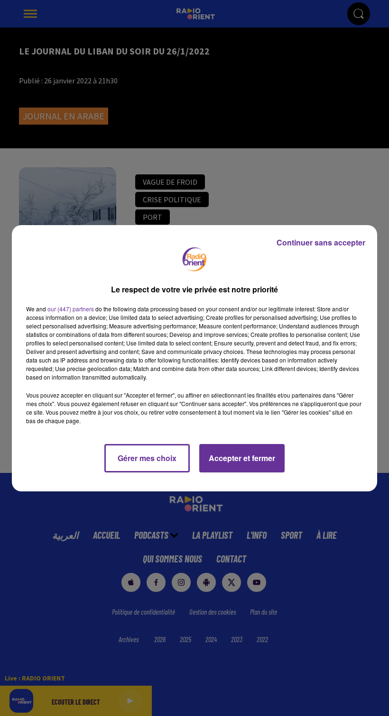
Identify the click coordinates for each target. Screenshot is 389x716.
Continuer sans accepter (321, 242)
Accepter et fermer (242, 458)
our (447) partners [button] (70, 309)
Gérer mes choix (147, 458)
